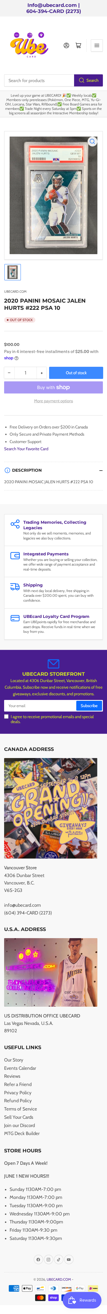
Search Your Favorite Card (26, 448)
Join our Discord (19, 1125)
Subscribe (89, 705)
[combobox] (53, 80)
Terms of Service (20, 1109)
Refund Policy (18, 1100)
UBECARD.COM (15, 291)
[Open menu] (97, 45)
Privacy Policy (18, 1092)
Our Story (13, 1060)
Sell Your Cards (18, 1117)
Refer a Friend (18, 1084)
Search (92, 80)
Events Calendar (20, 1068)
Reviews (12, 1076)
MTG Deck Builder (22, 1133)
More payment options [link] (53, 400)
